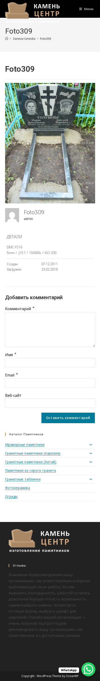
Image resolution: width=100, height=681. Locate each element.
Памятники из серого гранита (30, 470)
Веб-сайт (13, 395)
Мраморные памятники (25, 444)
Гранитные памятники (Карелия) (32, 453)
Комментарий (19, 308)
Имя (10, 354)
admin (28, 218)
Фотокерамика (17, 488)
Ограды (11, 496)
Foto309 (45, 38)
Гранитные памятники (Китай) (31, 462)
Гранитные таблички (23, 479)
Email (11, 375)
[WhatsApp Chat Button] (88, 669)
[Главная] (6, 38)
